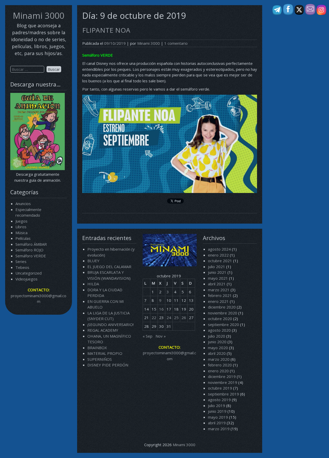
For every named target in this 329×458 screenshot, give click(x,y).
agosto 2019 (219, 399)
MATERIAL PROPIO (104, 353)
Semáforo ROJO (29, 249)
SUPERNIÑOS (99, 359)
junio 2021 (217, 272)
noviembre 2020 (222, 312)
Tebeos (22, 267)
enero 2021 (218, 301)
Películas (23, 238)
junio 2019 (217, 411)
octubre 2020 (220, 318)
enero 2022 (218, 255)
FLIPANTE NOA (106, 30)
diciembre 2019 (222, 376)
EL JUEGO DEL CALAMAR (109, 266)
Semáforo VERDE (30, 255)
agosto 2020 (219, 330)
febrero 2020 (220, 364)
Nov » (161, 336)
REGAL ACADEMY (102, 330)
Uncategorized (28, 273)
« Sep (147, 336)
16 (161, 309)
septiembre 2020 (223, 324)
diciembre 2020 (222, 307)
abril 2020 (217, 353)
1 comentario (176, 43)
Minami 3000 (38, 15)
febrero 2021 (220, 295)
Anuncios (23, 203)
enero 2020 (218, 370)
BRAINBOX (97, 347)
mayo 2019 (218, 417)
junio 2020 (217, 341)
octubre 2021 (220, 260)
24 (169, 317)
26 (183, 317)
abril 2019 (217, 422)
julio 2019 (216, 405)
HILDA (93, 283)
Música (21, 232)
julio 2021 (216, 266)
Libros (20, 226)
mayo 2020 (218, 347)
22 (154, 317)
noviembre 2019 (222, 382)
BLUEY (93, 260)
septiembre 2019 (223, 394)
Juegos (21, 221)
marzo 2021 (219, 289)
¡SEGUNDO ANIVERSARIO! (110, 324)
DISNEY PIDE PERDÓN (107, 364)
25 (176, 317)
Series (20, 261)
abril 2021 (217, 283)
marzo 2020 (219, 359)
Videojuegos (26, 278)
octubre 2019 (220, 388)
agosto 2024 (219, 249)
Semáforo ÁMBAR (31, 244)
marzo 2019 (219, 428)
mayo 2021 (218, 278)
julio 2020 (216, 336)
